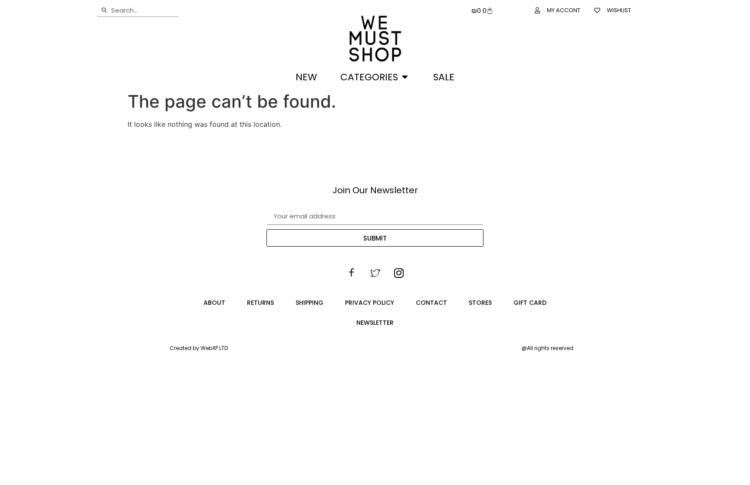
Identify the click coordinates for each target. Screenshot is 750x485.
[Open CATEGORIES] (405, 77)
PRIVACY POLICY (369, 302)
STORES (480, 302)
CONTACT (431, 302)
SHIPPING (309, 302)
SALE (443, 77)
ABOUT (214, 302)
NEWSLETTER (375, 322)
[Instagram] (399, 273)
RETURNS (260, 302)
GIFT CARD (529, 302)
